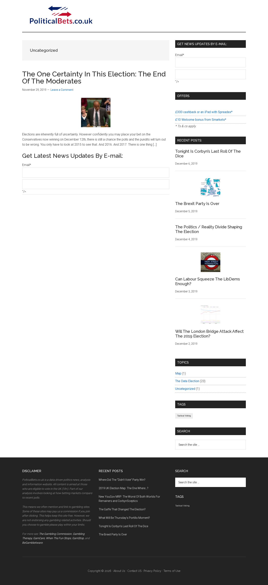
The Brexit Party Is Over (197, 203)
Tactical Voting (184, 415)
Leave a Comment (62, 89)
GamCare (39, 538)
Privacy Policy (152, 570)
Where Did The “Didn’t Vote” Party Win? (122, 479)
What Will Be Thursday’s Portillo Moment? (124, 517)
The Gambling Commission (55, 533)
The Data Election (187, 381)
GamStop (78, 538)
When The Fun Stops (58, 538)
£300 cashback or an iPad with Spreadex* (203, 112)
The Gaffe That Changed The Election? (122, 509)
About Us (119, 570)
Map (178, 373)
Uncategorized (185, 389)
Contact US (134, 570)
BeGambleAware (32, 542)
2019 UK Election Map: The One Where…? (123, 488)
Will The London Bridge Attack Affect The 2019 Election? (209, 333)
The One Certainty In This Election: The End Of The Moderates (94, 77)
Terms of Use (171, 570)
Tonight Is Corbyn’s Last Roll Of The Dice (123, 526)
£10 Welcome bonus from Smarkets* (200, 120)
